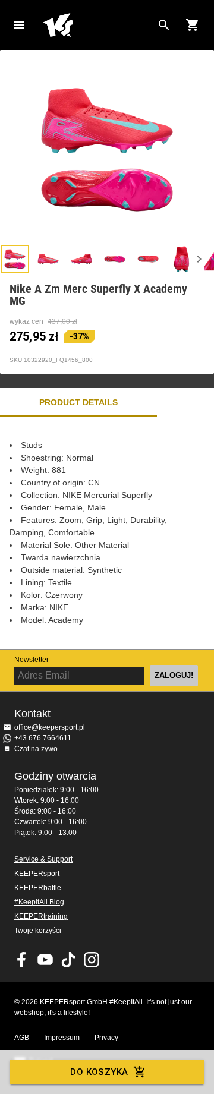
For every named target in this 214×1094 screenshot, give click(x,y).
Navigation (19, 25)
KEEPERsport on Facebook (22, 959)
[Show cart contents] (192, 25)
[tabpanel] (107, 533)
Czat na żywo (36, 749)
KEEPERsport (36, 873)
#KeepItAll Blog (39, 902)
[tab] (15, 259)
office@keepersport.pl (49, 727)
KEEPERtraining (41, 916)
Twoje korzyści (37, 930)
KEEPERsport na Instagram (91, 959)
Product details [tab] (78, 402)
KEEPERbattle (37, 888)
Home (97, 25)
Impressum (62, 1037)
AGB (21, 1037)
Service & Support (43, 859)
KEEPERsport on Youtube (45, 959)
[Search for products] (164, 25)
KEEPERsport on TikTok (68, 959)
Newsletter (31, 659)
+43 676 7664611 (42, 738)
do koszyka (99, 1072)
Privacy (106, 1037)
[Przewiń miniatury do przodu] (199, 259)
